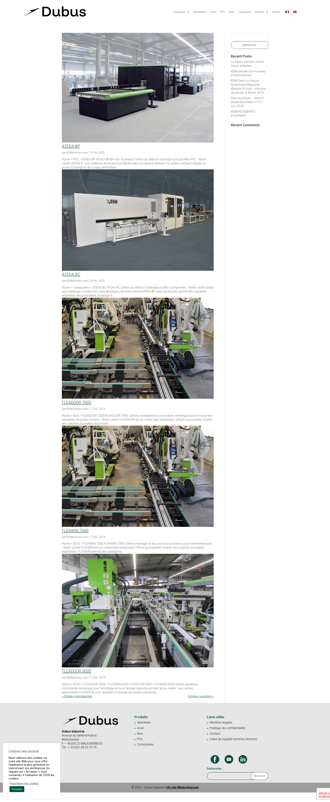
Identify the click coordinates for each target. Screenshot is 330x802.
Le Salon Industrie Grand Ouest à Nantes (247, 64)
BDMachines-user (77, 152)
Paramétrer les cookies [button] (24, 783)
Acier (213, 12)
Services (259, 12)
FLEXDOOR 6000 (76, 671)
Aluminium (199, 12)
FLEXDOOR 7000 (76, 402)
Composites (244, 12)
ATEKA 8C (71, 274)
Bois (231, 12)
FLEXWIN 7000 (75, 530)
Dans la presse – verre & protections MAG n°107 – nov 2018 (248, 102)
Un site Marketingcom (183, 787)
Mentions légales (221, 722)
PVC (222, 12)
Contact (276, 12)
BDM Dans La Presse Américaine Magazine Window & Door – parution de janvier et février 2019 (248, 86)
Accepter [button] (17, 789)
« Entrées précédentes (77, 696)
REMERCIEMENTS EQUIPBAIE (243, 113)
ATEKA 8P (71, 146)
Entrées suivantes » (201, 696)
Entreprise (179, 12)
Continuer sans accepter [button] (24, 751)
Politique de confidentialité (227, 728)
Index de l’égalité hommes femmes (233, 739)
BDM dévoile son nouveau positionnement (248, 73)
